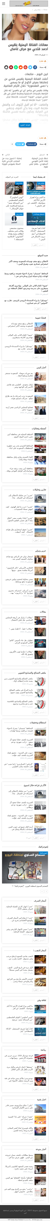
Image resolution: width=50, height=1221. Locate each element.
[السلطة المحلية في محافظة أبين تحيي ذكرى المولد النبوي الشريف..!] (40, 437)
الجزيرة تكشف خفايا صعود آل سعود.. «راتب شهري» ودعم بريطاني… (21, 742)
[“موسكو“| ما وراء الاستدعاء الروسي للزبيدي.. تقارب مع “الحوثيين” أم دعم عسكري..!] (40, 349)
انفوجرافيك (43, 853)
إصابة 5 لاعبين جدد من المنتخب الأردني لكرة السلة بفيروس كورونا (12, 161)
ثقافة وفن (41, 183)
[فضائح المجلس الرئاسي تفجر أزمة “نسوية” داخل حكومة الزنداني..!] (40, 410)
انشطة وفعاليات (38, 214)
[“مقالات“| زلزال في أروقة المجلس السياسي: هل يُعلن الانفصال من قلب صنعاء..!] (40, 620)
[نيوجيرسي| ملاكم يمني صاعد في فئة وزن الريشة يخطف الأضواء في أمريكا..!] (40, 1081)
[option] (25, 870)
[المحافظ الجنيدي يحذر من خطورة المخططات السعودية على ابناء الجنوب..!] (40, 449)
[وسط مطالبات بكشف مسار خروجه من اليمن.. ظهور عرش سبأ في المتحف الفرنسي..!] (40, 1158)
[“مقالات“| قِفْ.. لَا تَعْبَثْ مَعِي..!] (40, 632)
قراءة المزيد (25, 125)
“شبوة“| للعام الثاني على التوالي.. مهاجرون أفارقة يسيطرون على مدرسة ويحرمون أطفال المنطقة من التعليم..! (28, 288)
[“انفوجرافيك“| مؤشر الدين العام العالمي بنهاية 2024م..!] (25, 867)
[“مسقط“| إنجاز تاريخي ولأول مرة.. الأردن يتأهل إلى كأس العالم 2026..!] (40, 1070)
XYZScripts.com (37, 1219)
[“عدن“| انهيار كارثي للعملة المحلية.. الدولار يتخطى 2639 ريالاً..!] (40, 909)
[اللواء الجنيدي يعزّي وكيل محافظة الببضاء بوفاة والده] (40, 460)
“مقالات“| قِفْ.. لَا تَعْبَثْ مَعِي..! (21, 629)
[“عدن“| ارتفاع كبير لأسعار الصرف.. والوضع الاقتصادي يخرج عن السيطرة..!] (40, 921)
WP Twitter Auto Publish (15, 1219)
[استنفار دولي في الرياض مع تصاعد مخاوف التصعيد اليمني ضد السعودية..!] (40, 559)
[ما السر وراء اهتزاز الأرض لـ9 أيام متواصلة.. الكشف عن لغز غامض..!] (36, 188)
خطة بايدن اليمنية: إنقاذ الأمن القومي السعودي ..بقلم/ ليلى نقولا (38, 163)
